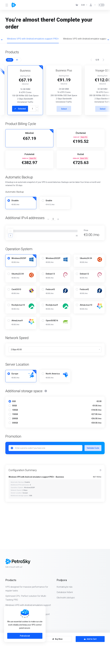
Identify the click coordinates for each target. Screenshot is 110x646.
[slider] (10, 231)
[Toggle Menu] (6, 5)
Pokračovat (25, 636)
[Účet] (93, 5)
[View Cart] (77, 5)
